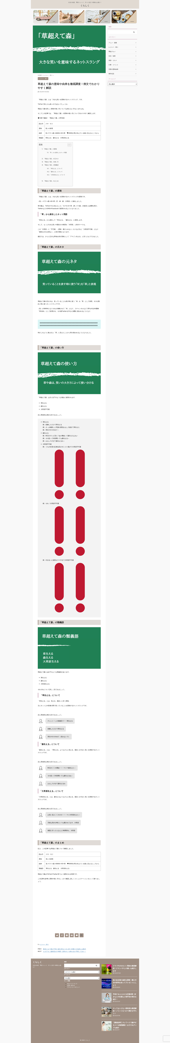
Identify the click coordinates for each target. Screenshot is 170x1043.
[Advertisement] (69, 910)
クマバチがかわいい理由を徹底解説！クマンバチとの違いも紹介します (125, 968)
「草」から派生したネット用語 (58, 152)
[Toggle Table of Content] (68, 145)
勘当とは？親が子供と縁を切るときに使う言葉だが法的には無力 (64, 949)
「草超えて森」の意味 (50, 149)
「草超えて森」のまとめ (51, 181)
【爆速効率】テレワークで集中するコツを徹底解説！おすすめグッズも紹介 (125, 1025)
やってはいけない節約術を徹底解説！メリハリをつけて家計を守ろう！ (125, 1010)
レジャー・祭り (44, 944)
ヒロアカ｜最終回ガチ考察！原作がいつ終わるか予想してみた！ (64, 951)
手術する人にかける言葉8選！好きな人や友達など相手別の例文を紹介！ (125, 996)
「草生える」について (55, 168)
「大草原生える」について (57, 175)
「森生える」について (56, 171)
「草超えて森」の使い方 (51, 162)
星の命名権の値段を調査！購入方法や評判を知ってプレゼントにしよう (125, 982)
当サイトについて (72, 983)
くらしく (85, 5)
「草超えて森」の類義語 (51, 165)
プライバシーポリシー (73, 987)
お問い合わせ (71, 985)
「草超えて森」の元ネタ (51, 158)
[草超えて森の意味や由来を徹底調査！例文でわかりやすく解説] (72, 935)
